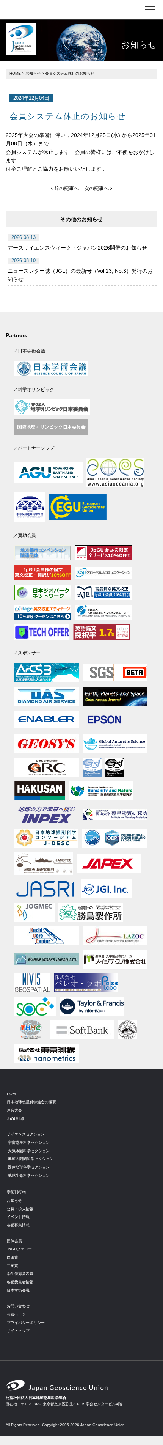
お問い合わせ (18, 1306)
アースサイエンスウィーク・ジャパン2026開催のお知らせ (77, 248)
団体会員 (14, 1241)
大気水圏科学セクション (29, 1151)
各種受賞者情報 (20, 1282)
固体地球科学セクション (29, 1167)
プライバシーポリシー (26, 1323)
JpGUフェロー (19, 1249)
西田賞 (12, 1257)
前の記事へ (66, 188)
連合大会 (14, 1110)
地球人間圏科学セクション (30, 1159)
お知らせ (33, 73)
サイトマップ (18, 1331)
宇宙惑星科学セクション (29, 1142)
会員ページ (16, 1314)
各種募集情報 (18, 1225)
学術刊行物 (16, 1192)
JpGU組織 (15, 1118)
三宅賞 (12, 1266)
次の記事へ (97, 188)
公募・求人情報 (20, 1209)
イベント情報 (18, 1217)
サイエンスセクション (26, 1134)
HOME (15, 73)
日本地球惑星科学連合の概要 (31, 1102)
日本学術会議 (18, 1290)
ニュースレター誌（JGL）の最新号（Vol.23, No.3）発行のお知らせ (80, 275)
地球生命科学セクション (29, 1175)
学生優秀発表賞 (20, 1274)
